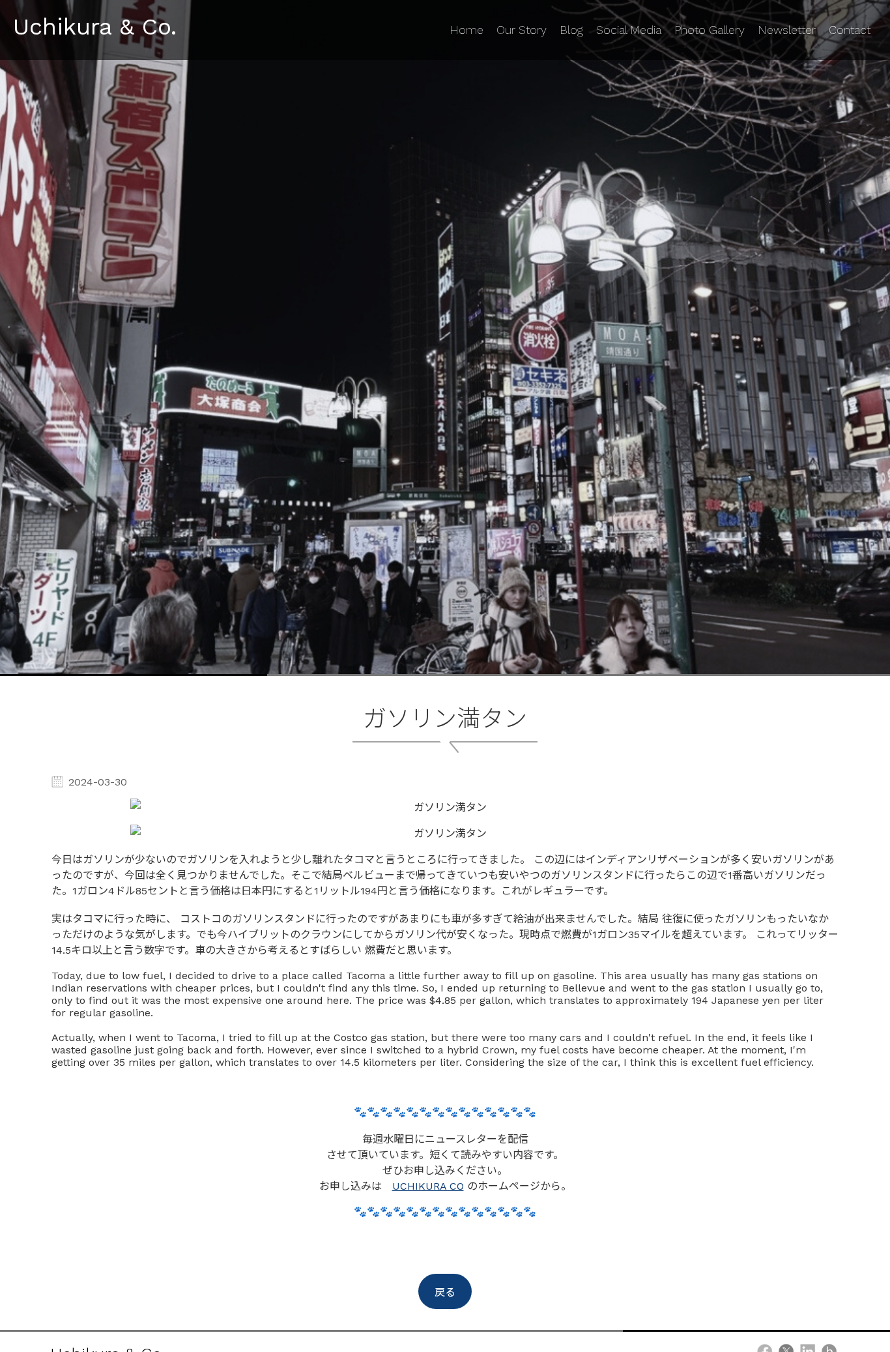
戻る (445, 1292)
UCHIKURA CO (428, 1186)
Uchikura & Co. (95, 26)
